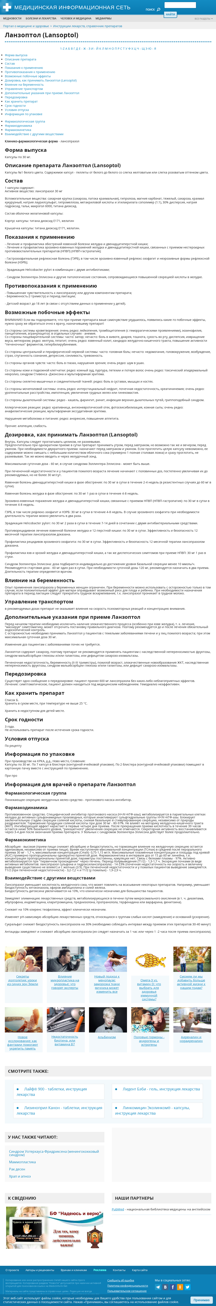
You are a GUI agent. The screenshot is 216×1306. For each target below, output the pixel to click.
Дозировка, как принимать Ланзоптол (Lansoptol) (41, 80)
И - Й (95, 49)
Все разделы (202, 18)
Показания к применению (24, 68)
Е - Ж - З (84, 49)
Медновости (12, 18)
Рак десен (17, 1169)
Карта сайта (139, 1270)
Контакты (119, 1270)
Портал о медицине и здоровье (26, 26)
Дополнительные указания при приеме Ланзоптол (42, 93)
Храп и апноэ (20, 1176)
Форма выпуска (16, 55)
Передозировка (16, 97)
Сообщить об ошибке (120, 1280)
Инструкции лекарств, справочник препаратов (87, 26)
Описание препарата (20, 59)
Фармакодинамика (18, 126)
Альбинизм (107, 1037)
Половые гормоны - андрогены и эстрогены (149, 1041)
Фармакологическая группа (25, 121)
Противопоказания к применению (30, 72)
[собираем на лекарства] (54, 1232)
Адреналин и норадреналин (191, 1039)
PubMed (118, 1209)
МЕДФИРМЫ (104, 18)
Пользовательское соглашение (127, 1291)
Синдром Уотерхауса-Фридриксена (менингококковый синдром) (54, 1153)
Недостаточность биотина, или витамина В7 (64, 1040)
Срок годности (15, 106)
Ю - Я (152, 49)
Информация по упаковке (23, 114)
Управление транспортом (24, 89)
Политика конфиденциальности (127, 1285)
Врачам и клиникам (74, 1270)
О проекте (12, 1270)
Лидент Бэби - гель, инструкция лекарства (161, 1088)
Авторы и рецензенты (40, 1270)
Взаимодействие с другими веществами (34, 134)
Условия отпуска (17, 110)
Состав (10, 63)
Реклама (99, 1270)
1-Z (62, 49)
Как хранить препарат (21, 101)
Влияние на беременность (24, 85)
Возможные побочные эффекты (28, 76)
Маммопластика (22, 1162)
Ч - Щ (141, 49)
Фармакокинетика (18, 130)
